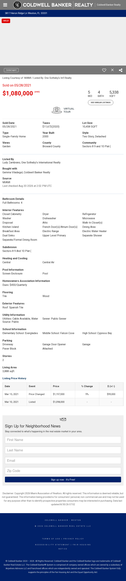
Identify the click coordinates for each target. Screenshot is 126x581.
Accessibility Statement (52, 545)
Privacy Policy (73, 539)
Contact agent (11, 70)
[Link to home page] (53, 5)
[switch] (104, 70)
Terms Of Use (51, 539)
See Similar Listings (101, 102)
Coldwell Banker (56, 520)
